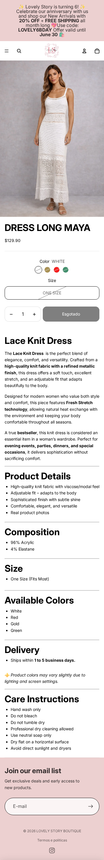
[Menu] (6, 51)
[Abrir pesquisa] (19, 51)
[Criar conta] (91, 806)
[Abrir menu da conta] (84, 51)
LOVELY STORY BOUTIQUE (58, 831)
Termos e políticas (52, 840)
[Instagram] (52, 850)
